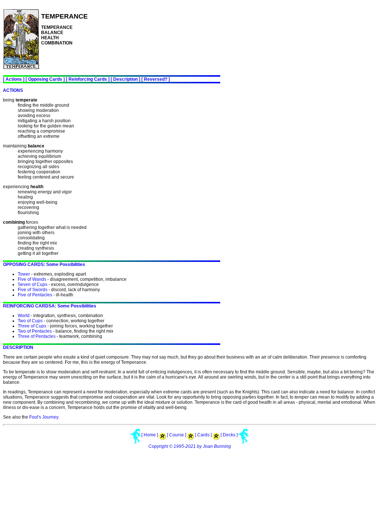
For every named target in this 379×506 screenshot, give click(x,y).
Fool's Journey (43, 417)
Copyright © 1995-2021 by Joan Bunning (189, 446)
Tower (24, 274)
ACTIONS (13, 90)
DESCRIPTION (18, 347)
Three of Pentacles (37, 336)
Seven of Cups (32, 284)
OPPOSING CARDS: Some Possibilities (44, 264)
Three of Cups (32, 326)
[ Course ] (176, 434)
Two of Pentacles (35, 331)
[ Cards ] (203, 434)
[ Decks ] (229, 434)
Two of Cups (30, 320)
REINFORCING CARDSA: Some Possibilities (49, 306)
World (24, 315)
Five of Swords (32, 289)
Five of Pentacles (35, 294)
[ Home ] (149, 434)
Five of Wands (32, 279)
